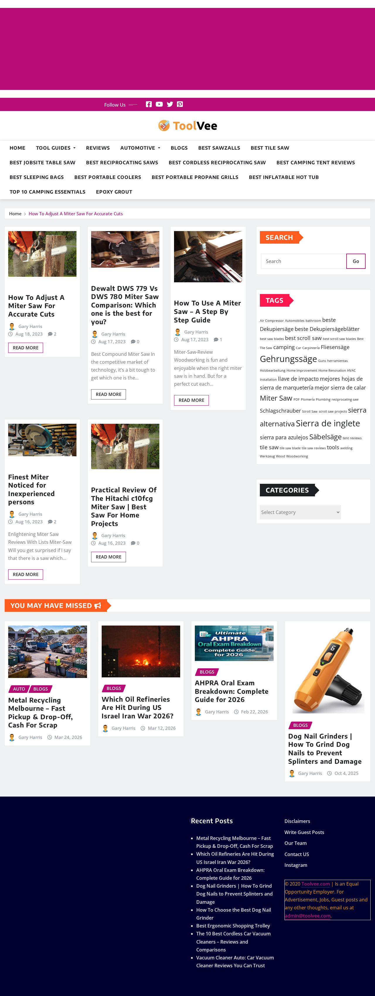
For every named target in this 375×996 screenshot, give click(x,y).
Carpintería (311, 348)
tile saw (269, 447)
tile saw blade (290, 448)
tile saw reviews (314, 448)
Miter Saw (276, 398)
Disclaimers (297, 821)
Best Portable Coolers (107, 177)
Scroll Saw (310, 411)
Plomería (308, 399)
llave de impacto (298, 378)
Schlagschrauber (280, 410)
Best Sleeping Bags (37, 177)
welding (346, 448)
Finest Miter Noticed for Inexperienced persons (31, 489)
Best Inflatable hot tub (284, 177)
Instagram (295, 865)
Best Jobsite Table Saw (43, 162)
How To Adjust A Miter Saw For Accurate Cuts (76, 213)
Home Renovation (332, 370)
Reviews (98, 148)
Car (298, 348)
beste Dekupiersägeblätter (327, 328)
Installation (268, 379)
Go (356, 261)
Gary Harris (30, 326)
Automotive (138, 148)
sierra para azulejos (284, 437)
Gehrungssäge (288, 359)
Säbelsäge (325, 436)
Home (17, 148)
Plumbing (323, 399)
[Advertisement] (187, 49)
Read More (25, 348)
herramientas (337, 361)
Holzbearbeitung (272, 370)
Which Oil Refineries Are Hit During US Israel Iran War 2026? (138, 707)
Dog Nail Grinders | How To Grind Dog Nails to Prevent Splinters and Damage (325, 748)
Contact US (296, 854)
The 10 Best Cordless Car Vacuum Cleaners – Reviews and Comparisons (233, 941)
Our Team (295, 843)
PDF (297, 399)
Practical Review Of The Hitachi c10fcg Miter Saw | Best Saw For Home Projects (124, 506)
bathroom (313, 321)
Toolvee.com (315, 884)
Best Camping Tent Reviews (316, 162)
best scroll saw (303, 337)
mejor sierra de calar (340, 387)
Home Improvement (302, 370)
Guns (322, 361)
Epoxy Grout (114, 192)
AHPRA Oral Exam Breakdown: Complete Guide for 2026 (232, 691)
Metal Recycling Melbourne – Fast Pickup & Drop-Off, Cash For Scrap (40, 712)
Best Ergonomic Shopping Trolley (233, 925)
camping (284, 347)
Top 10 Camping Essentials (48, 192)
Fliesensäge (335, 347)
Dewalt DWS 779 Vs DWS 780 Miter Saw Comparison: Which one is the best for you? (125, 305)
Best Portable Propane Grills (195, 177)
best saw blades (272, 339)
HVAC (351, 370)
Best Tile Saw (270, 148)
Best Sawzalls (219, 148)
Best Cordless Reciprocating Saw (217, 162)
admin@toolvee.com (307, 916)
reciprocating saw (345, 399)
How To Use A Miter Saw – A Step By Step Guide (207, 311)
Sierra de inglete (328, 423)
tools (333, 447)
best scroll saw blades (339, 339)
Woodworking (297, 456)
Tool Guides (54, 148)
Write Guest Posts (304, 832)
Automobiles (294, 321)
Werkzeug (267, 456)
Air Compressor (272, 321)
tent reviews (352, 438)
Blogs (179, 148)
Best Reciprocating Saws (122, 162)
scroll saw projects (333, 411)
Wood (280, 456)
